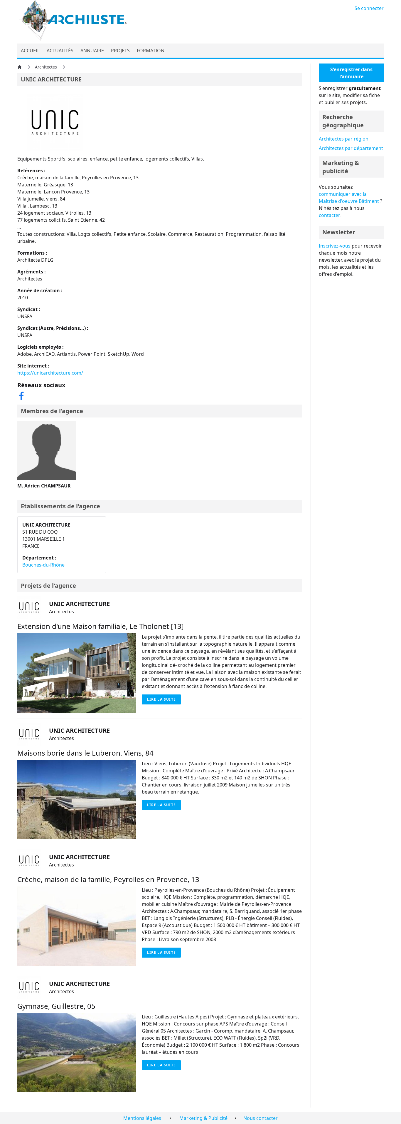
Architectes (46, 67)
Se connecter (369, 8)
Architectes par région (343, 139)
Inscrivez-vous (335, 246)
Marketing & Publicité (203, 1118)
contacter (329, 215)
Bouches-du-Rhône (43, 565)
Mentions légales (142, 1118)
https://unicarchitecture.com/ (50, 373)
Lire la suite (161, 699)
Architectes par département (351, 148)
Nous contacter (260, 1118)
